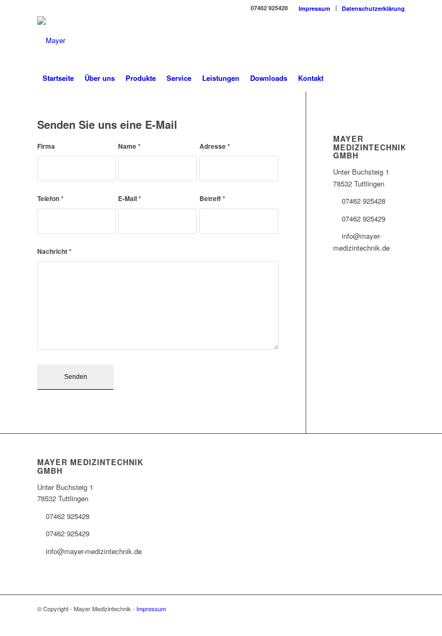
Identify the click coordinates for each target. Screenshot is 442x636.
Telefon (50, 198)
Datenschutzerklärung (373, 8)
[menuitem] (314, 8)
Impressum (314, 8)
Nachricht (54, 251)
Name (129, 146)
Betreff (212, 198)
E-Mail (129, 198)
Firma (46, 146)
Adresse (214, 146)
